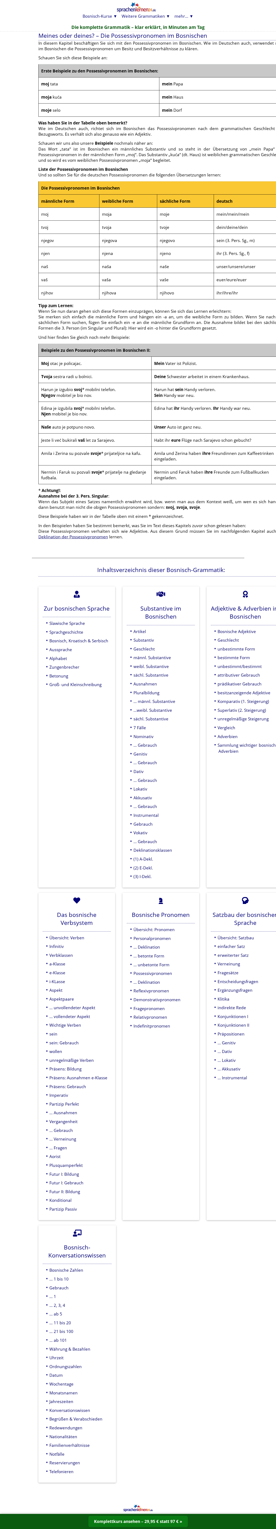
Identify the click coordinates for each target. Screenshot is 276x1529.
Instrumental (146, 815)
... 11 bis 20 (60, 1322)
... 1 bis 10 (59, 1279)
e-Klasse (57, 972)
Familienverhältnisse (69, 1445)
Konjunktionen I (233, 1016)
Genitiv (140, 754)
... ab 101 (58, 1340)
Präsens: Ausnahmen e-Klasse (78, 1077)
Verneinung (229, 963)
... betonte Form (148, 956)
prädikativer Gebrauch (240, 684)
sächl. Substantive (150, 675)
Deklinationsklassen (152, 850)
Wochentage (61, 1384)
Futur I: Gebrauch (66, 1182)
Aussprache (60, 649)
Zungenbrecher (64, 667)
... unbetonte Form (151, 964)
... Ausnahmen (63, 1112)
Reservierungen (64, 1462)
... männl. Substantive (154, 701)
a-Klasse (57, 963)
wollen (55, 1051)
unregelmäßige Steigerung (243, 718)
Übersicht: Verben (66, 937)
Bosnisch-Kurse (97, 16)
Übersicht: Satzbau (236, 937)
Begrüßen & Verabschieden (75, 1419)
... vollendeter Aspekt (69, 1016)
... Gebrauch (145, 745)
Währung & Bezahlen (69, 1349)
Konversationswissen (69, 1410)
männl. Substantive (152, 657)
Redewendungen (65, 1427)
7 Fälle (139, 727)
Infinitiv (56, 946)
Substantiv (143, 640)
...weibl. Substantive (152, 710)
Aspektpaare (61, 999)
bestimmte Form (234, 657)
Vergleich (226, 727)
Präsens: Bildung (65, 1069)
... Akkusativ (229, 1069)
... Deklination (146, 947)
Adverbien (228, 736)
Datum (56, 1375)
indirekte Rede (232, 1007)
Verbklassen (61, 955)
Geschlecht (144, 649)
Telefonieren (61, 1471)
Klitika (223, 999)
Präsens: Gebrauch (67, 1086)
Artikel (139, 631)
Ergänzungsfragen (235, 990)
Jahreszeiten (61, 1401)
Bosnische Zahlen (66, 1270)
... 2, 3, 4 (57, 1305)
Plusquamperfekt (66, 1165)
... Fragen (58, 1147)
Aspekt (56, 990)
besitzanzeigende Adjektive (244, 692)
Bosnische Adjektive (237, 631)
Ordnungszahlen (65, 1366)
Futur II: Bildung (64, 1191)
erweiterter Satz (233, 955)
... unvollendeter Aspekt (72, 1007)
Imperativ (58, 1095)
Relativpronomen (150, 1017)
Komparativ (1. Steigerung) (243, 701)
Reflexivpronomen (151, 990)
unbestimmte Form (236, 649)
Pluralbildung (146, 692)
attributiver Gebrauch (239, 675)
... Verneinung (62, 1139)
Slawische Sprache (67, 623)
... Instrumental (232, 1077)
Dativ (138, 771)
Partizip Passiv (63, 1209)
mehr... (181, 16)
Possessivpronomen (152, 973)
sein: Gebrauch (64, 1042)
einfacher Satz (231, 946)
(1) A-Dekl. (143, 859)
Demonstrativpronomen (156, 999)
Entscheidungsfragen (238, 981)
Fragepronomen (149, 1008)
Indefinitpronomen (151, 1026)
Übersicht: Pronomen (154, 929)
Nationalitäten (63, 1436)
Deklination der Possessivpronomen (73, 536)
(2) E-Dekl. (143, 868)
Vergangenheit (63, 1121)
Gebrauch (143, 824)
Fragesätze (228, 972)
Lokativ (140, 789)
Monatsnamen (63, 1392)
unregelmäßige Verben (71, 1060)
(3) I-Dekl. (142, 876)
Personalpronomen (152, 938)
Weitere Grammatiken (143, 16)
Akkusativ (142, 797)
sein (53, 1034)
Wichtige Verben (65, 1025)
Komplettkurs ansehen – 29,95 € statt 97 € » (138, 1521)
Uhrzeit (56, 1357)
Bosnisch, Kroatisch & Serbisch (78, 640)
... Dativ (225, 1051)
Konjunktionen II (233, 1025)
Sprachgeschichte (66, 632)
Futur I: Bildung (64, 1174)
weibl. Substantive (151, 666)
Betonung (58, 676)
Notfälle (56, 1454)
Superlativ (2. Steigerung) (242, 710)
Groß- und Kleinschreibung (75, 684)
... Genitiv (227, 1042)
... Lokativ (227, 1060)
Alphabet (58, 658)
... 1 (52, 1296)
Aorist (55, 1156)
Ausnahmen (145, 684)
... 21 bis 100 (61, 1331)
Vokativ (140, 832)
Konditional (60, 1200)
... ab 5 (55, 1314)
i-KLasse (57, 981)
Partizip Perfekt (64, 1104)
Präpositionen (231, 1034)
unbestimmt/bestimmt (240, 666)
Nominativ (143, 736)
